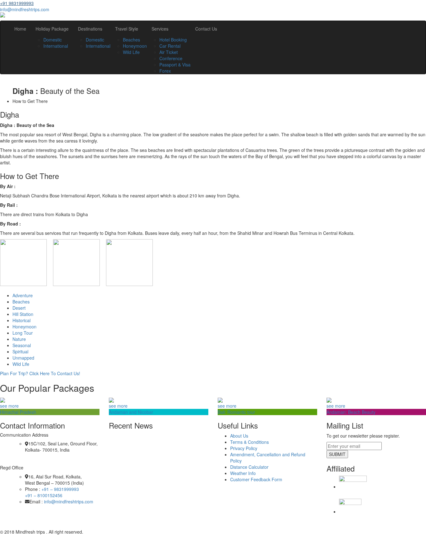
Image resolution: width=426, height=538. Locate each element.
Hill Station (22, 314)
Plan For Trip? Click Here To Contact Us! (40, 373)
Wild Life (131, 52)
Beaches (131, 39)
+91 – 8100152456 (43, 495)
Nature (19, 339)
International (55, 46)
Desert (19, 308)
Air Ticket (168, 52)
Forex (165, 71)
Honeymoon (135, 46)
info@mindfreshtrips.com (24, 9)
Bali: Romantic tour (236, 412)
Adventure (22, 295)
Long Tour (22, 333)
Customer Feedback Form (256, 479)
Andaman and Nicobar (131, 412)
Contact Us (206, 29)
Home (20, 29)
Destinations (90, 29)
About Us (239, 436)
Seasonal (21, 345)
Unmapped (23, 358)
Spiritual (20, 351)
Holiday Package (52, 29)
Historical (21, 320)
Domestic (52, 39)
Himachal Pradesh (18, 412)
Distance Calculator (249, 467)
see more (9, 406)
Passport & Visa (175, 64)
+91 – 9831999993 (60, 489)
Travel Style (126, 29)
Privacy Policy (243, 448)
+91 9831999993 (17, 3)
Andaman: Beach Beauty (351, 412)
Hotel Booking (173, 39)
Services (160, 29)
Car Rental (170, 46)
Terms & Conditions (249, 442)
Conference (170, 58)
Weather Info (243, 473)
